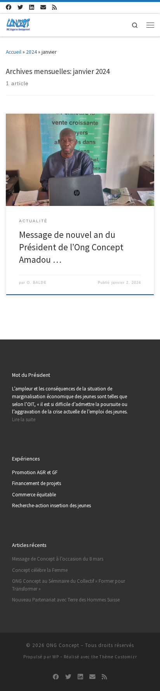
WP (55, 656)
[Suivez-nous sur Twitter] (20, 7)
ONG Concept (62, 645)
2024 (31, 51)
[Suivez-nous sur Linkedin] (31, 7)
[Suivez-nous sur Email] (43, 7)
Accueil (13, 51)
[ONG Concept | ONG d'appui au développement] (18, 24)
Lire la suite (23, 419)
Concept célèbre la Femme (40, 570)
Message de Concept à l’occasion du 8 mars (57, 559)
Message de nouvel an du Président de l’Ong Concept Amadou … (71, 247)
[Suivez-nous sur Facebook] (8, 7)
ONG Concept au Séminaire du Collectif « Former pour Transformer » (68, 585)
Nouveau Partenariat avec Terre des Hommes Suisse (66, 599)
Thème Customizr (118, 656)
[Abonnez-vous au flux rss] (54, 7)
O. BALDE (37, 283)
